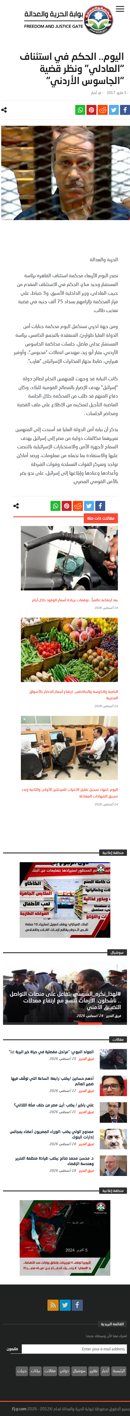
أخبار (94, 92)
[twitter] (114, 110)
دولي (64, 1370)
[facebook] (125, 110)
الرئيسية (119, 1370)
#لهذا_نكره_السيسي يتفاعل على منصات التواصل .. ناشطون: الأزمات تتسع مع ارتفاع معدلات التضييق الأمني (65, 1000)
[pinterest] (91, 110)
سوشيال (79, 1370)
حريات (22, 1370)
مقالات (50, 1370)
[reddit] (103, 110)
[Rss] (53, 1305)
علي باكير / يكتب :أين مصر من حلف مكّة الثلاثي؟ (54, 1105)
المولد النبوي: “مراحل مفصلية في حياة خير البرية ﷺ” (51, 1051)
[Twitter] (65, 1305)
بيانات (35, 1370)
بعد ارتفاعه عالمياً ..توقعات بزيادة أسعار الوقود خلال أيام (75, 600)
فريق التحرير (113, 1016)
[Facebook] (77, 1305)
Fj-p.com (19, 1408)
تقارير (94, 1370)
